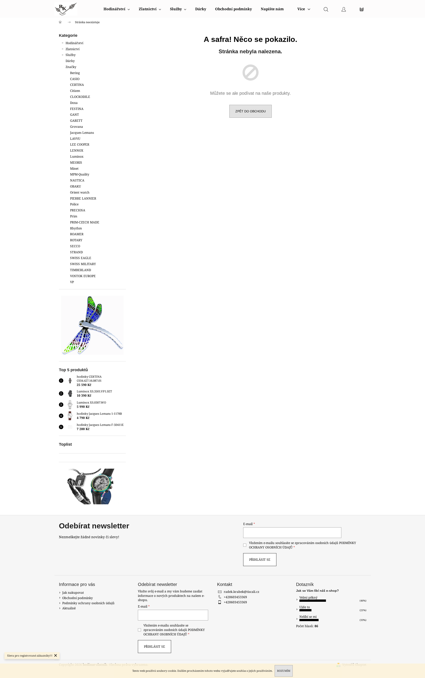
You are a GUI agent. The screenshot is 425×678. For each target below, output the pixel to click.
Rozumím (283, 671)
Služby (71, 55)
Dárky (70, 61)
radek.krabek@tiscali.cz (241, 591)
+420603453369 (235, 597)
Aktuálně (69, 608)
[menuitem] (116, 9)
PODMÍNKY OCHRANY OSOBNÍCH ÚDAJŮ (174, 632)
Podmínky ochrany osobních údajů (88, 603)
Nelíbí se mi (308, 616)
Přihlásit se (259, 559)
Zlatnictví (72, 49)
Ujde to (304, 607)
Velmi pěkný (308, 597)
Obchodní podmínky (77, 598)
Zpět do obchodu (250, 111)
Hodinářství (74, 43)
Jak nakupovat (73, 592)
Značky (71, 67)
